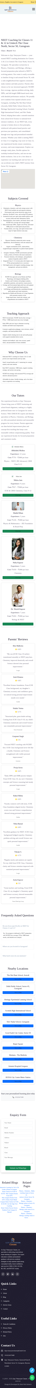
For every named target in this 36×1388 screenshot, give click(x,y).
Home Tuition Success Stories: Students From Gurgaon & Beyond (9, 1210)
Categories (6, 1301)
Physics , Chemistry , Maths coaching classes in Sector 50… (26, 1193)
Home (5, 1289)
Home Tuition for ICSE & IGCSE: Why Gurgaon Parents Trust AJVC (9, 1193)
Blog (4, 1297)
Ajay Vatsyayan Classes (20, 1379)
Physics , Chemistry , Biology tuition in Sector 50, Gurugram (27, 1203)
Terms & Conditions (9, 1324)
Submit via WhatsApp (18, 1168)
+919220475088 (9, 1355)
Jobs (4, 1336)
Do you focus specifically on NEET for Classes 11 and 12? (16, 927)
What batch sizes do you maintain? (14, 956)
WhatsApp (18, 468)
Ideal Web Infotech (25, 1384)
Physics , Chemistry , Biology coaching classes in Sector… (26, 1215)
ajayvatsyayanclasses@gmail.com (15, 1350)
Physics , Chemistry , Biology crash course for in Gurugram (26, 1209)
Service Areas (7, 1305)
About (5, 1293)
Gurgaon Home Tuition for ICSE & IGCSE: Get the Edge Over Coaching (9, 1204)
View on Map (18, 979)
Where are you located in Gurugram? (15, 946)
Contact (5, 1309)
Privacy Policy (7, 1328)
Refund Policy (7, 1332)
